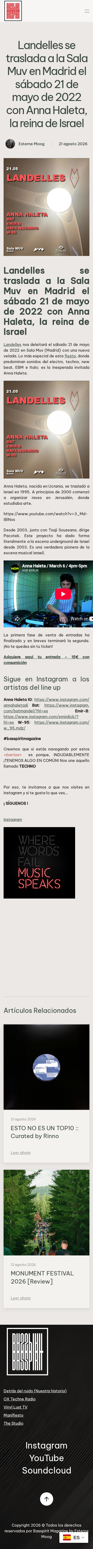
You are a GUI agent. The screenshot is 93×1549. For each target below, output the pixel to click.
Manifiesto (13, 1415)
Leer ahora (21, 1152)
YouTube (46, 1458)
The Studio (13, 1423)
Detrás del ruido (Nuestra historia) (35, 1391)
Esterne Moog (31, 143)
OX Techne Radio (20, 1399)
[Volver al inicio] (13, 11)
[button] (87, 11)
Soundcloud (46, 1470)
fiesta (70, 356)
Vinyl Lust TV (15, 1407)
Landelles (12, 344)
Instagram (13, 819)
